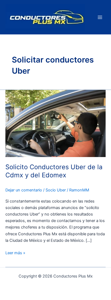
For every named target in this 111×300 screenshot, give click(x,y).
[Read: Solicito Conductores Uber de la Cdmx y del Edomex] (55, 123)
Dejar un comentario (23, 190)
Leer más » (15, 252)
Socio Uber (56, 190)
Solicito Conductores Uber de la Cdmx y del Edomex (53, 171)
